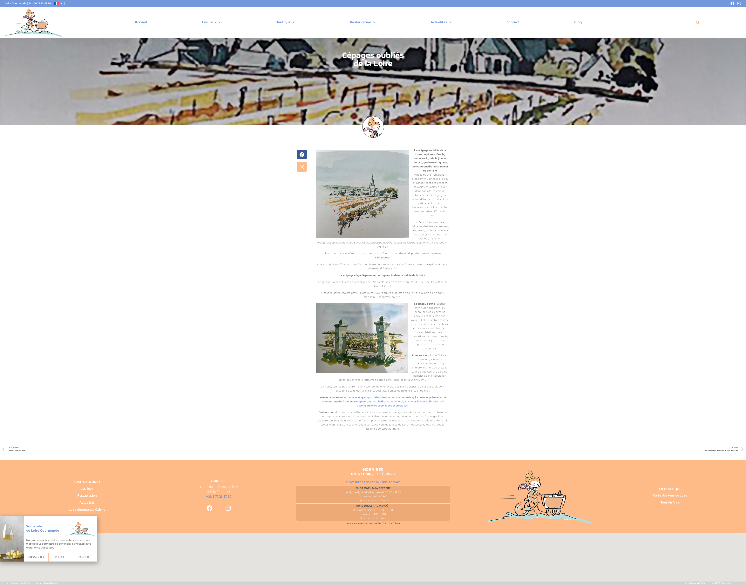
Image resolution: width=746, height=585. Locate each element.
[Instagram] (739, 3)
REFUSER (60, 557)
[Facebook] (732, 3)
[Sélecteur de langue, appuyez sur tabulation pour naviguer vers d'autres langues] (58, 3)
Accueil (141, 22)
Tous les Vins (670, 502)
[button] (698, 22)
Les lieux (209, 22)
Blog (578, 22)
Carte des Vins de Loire (670, 495)
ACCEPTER (85, 557)
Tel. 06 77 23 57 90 (40, 3)
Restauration (360, 22)
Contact (512, 22)
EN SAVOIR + (36, 557)
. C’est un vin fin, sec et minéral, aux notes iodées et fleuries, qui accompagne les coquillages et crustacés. (384, 401)
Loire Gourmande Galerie (87, 509)
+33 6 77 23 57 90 (218, 496)
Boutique (283, 22)
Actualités (439, 22)
